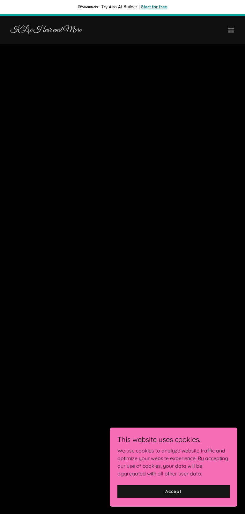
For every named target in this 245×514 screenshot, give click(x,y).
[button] (231, 30)
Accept (173, 491)
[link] (45, 29)
